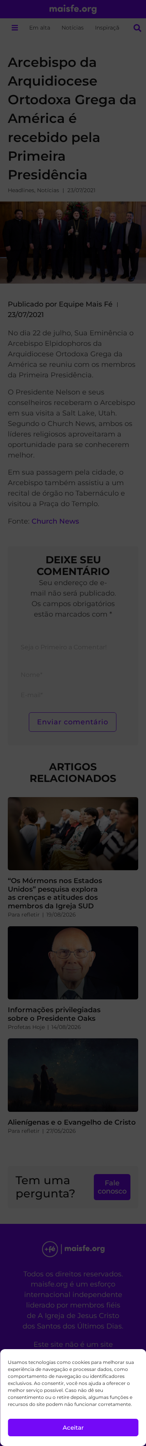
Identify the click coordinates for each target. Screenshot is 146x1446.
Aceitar (73, 1427)
